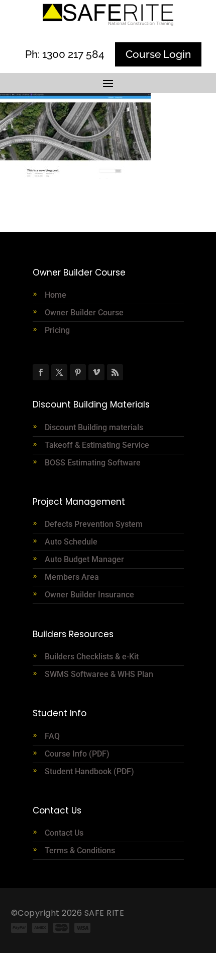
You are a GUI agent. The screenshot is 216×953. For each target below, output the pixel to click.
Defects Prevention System (94, 524)
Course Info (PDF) (77, 754)
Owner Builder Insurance (89, 594)
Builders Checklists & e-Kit (92, 656)
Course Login (158, 54)
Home (55, 295)
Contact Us (64, 833)
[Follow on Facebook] (41, 372)
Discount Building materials (94, 427)
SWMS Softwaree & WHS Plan (99, 674)
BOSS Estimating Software (93, 462)
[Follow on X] (59, 372)
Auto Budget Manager (85, 559)
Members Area (72, 577)
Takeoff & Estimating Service (97, 445)
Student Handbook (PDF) (89, 771)
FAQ (52, 736)
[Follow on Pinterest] (78, 372)
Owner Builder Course (84, 312)
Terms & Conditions (80, 850)
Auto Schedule (72, 542)
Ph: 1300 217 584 (64, 54)
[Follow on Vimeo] (96, 372)
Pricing (57, 330)
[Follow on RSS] (115, 372)
